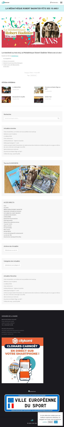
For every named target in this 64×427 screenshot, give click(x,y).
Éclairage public (8, 220)
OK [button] (56, 422)
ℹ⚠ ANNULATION (16, 87)
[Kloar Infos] (32, 179)
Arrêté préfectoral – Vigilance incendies (14, 140)
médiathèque (14, 56)
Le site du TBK (8, 235)
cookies (45, 422)
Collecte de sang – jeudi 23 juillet (12, 153)
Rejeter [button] (50, 422)
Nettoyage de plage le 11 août (11, 143)
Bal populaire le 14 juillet (18, 96)
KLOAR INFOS (7, 231)
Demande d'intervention (11, 218)
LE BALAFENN (7, 216)
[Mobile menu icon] (61, 2)
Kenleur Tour (48, 96)
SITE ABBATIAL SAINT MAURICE (12, 213)
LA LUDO (6, 207)
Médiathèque (33, 75)
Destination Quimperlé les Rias (12, 237)
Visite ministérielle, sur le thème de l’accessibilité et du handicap (20, 131)
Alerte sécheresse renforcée (11, 149)
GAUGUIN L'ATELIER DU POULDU (12, 211)
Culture (31, 72)
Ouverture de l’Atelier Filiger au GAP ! (52, 88)
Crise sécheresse (8, 138)
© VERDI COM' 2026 (32, 423)
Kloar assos (7, 229)
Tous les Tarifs (8, 224)
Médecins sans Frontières (10, 134)
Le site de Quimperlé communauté (13, 233)
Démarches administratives (11, 222)
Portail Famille (8, 227)
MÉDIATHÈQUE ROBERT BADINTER (13, 209)
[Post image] (6, 90)
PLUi (5, 206)
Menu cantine (8, 226)
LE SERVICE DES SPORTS (10, 215)
